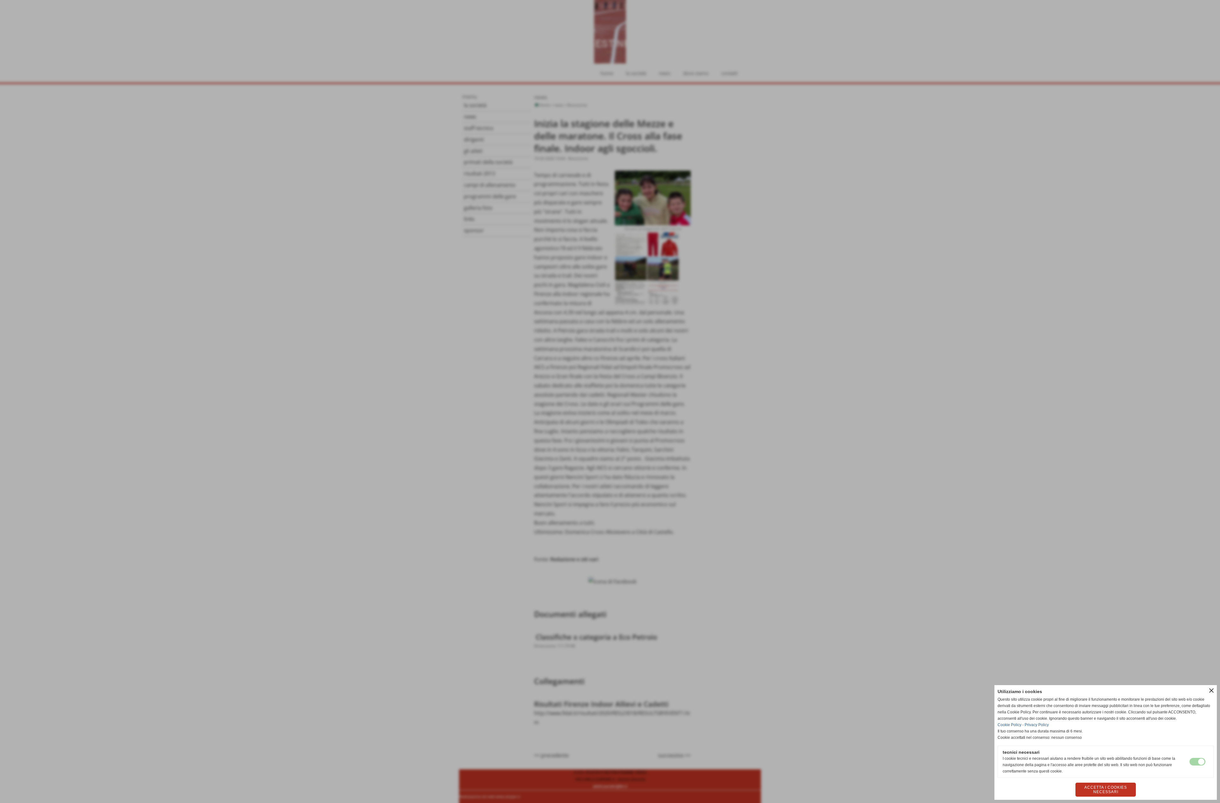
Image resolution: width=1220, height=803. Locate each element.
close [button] (1211, 690)
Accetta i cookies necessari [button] (1105, 789)
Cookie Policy (1009, 725)
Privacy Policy (1037, 725)
